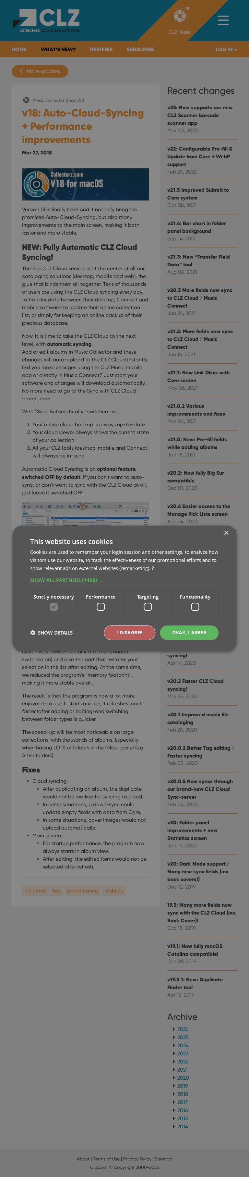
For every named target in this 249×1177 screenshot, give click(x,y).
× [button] (226, 533)
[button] (124, 580)
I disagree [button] (129, 632)
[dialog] (124, 588)
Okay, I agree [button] (189, 632)
